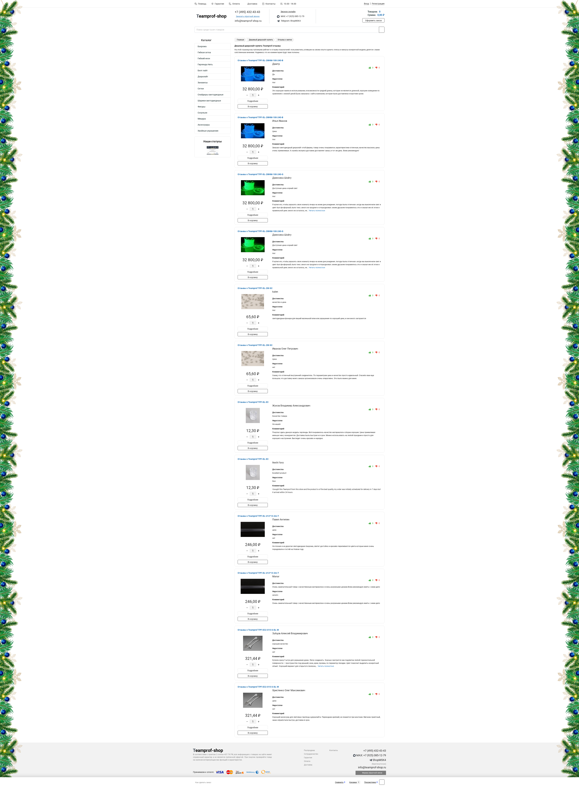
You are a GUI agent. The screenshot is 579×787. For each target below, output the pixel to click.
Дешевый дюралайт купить (261, 40)
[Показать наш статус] (212, 150)
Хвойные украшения (208, 131)
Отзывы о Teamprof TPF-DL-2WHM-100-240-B (260, 60)
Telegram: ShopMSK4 (290, 21)
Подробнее (252, 101)
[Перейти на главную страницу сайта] (211, 16)
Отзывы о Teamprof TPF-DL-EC (253, 402)
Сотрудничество (311, 754)
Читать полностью (317, 211)
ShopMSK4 (379, 760)
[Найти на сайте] (381, 30)
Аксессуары (204, 125)
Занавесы (203, 82)
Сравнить (339, 782)
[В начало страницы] (381, 782)
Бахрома (202, 46)
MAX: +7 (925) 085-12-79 (292, 16)
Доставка (252, 4)
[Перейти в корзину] (364, 14)
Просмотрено (370, 782)
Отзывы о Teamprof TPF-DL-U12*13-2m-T (258, 516)
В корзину (253, 106)
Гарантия (219, 4)
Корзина (353, 782)
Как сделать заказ (203, 782)
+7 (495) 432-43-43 (247, 12)
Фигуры (201, 106)
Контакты (270, 4)
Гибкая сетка (204, 52)
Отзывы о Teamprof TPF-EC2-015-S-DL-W (258, 630)
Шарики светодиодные (209, 100)
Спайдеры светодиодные (210, 94)
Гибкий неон (204, 58)
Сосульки (202, 112)
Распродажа (309, 750)
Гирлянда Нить (205, 64)
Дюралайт (203, 76)
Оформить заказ (373, 20)
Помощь (202, 4)
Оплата (236, 4)
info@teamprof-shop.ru (372, 767)
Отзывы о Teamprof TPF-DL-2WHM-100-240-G (260, 174)
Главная (240, 40)
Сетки (201, 88)
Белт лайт (203, 70)
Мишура (202, 119)
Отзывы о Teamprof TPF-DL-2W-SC (255, 288)
